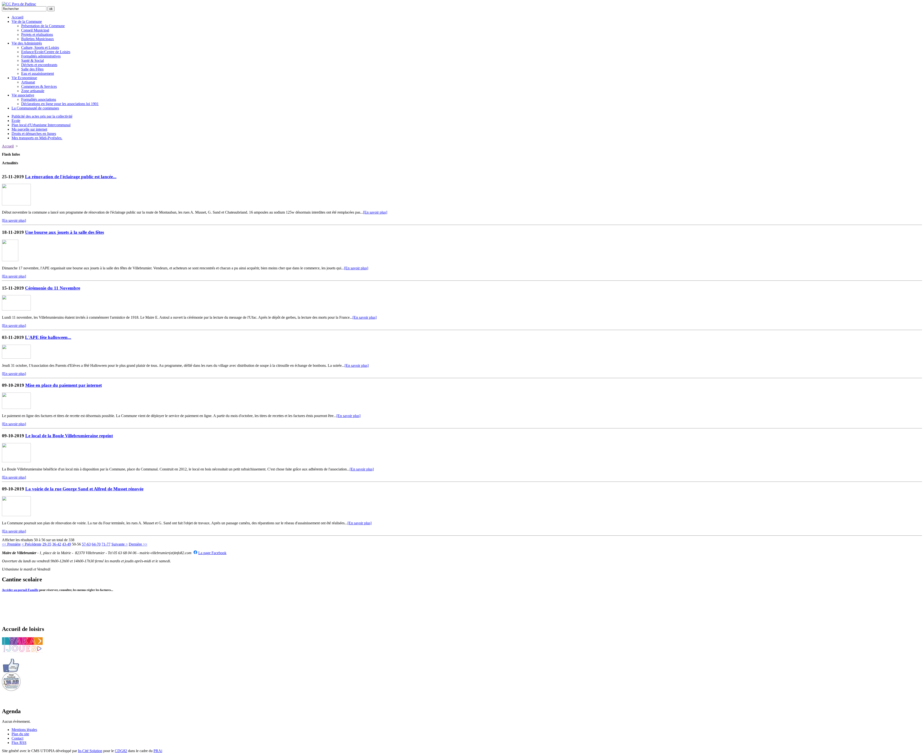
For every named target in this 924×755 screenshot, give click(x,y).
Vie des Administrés (27, 43)
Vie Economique (24, 78)
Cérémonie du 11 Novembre (52, 288)
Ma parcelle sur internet (29, 129)
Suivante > (119, 544)
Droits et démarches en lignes (34, 134)
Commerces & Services (39, 86)
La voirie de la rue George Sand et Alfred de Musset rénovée (84, 488)
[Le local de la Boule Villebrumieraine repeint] (16, 461)
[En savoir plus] (375, 212)
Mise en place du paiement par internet (63, 385)
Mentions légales (24, 730)
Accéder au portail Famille (20, 590)
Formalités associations (38, 99)
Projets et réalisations (37, 34)
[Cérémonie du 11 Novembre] (16, 309)
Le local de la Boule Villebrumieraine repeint (69, 435)
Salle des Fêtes (32, 69)
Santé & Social (32, 60)
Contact (17, 738)
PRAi (158, 751)
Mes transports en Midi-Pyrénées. (37, 138)
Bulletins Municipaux (37, 39)
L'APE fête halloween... (48, 337)
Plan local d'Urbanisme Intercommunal (41, 125)
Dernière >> (138, 544)
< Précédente (31, 544)
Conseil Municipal (35, 30)
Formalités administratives (41, 56)
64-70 (96, 544)
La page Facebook (212, 553)
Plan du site (20, 734)
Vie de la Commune (27, 21)
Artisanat (28, 82)
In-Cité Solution (90, 751)
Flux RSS (19, 743)
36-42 (56, 544)
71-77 (106, 544)
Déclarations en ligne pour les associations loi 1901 (60, 104)
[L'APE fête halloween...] (16, 357)
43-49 (66, 544)
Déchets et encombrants (39, 65)
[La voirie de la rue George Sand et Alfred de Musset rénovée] (16, 515)
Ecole (16, 121)
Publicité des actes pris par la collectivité (42, 116)
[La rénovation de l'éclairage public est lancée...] (16, 204)
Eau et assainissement (37, 73)
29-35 (46, 544)
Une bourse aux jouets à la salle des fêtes (64, 232)
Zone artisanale (32, 91)
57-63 (86, 544)
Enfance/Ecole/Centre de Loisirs (45, 52)
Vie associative (23, 95)
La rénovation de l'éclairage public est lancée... (70, 176)
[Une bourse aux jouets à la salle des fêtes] (10, 260)
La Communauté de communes (35, 108)
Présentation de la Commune (43, 26)
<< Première (11, 544)
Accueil (17, 17)
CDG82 (121, 751)
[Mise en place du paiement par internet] (16, 408)
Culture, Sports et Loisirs (40, 47)
